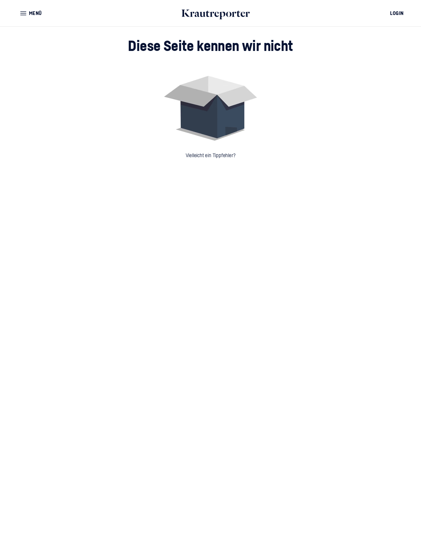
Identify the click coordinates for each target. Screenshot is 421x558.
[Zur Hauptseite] (217, 13)
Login (397, 13)
